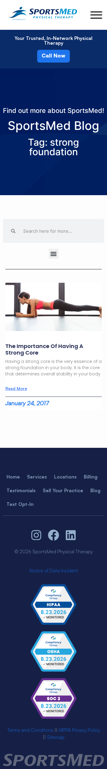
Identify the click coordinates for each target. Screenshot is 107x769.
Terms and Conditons (30, 730)
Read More (16, 388)
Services (37, 477)
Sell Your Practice (63, 490)
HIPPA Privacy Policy (79, 730)
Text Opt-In (20, 504)
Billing (90, 477)
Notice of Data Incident (53, 571)
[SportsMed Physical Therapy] (42, 21)
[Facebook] (53, 535)
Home (13, 477)
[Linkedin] (71, 535)
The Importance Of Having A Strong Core (44, 349)
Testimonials (21, 490)
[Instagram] (36, 535)
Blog (95, 490)
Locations (65, 477)
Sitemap (55, 737)
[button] (54, 254)
